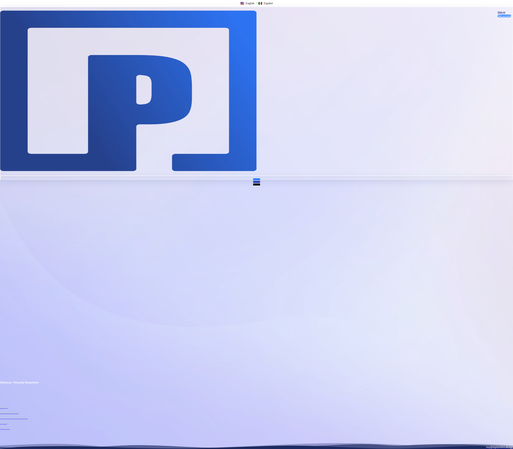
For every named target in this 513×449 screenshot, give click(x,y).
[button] (247, 3)
